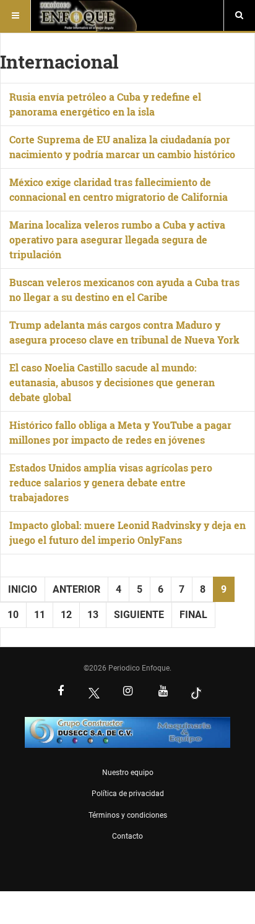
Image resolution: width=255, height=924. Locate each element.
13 (92, 615)
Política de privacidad (128, 793)
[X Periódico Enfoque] (94, 692)
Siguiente (139, 615)
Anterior (76, 589)
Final (193, 615)
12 (66, 615)
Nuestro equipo (127, 772)
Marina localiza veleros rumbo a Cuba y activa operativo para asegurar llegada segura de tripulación (117, 239)
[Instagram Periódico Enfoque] (127, 692)
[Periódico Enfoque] (87, 15)
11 (39, 615)
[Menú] (15, 15)
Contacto (127, 836)
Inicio (22, 589)
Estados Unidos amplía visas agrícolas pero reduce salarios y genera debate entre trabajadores (110, 482)
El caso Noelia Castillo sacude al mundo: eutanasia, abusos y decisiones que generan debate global (112, 382)
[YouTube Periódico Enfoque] (162, 692)
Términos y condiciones (128, 815)
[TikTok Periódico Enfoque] (196, 692)
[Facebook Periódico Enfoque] (60, 692)
